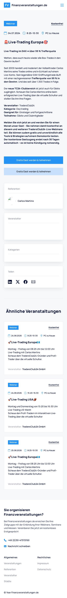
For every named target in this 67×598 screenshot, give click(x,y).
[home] (25, 5)
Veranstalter (10, 575)
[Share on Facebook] (25, 282)
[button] (62, 5)
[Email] (33, 282)
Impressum (43, 563)
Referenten (10, 569)
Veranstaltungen (12, 563)
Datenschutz (44, 569)
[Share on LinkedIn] (10, 282)
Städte (7, 581)
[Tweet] (18, 282)
